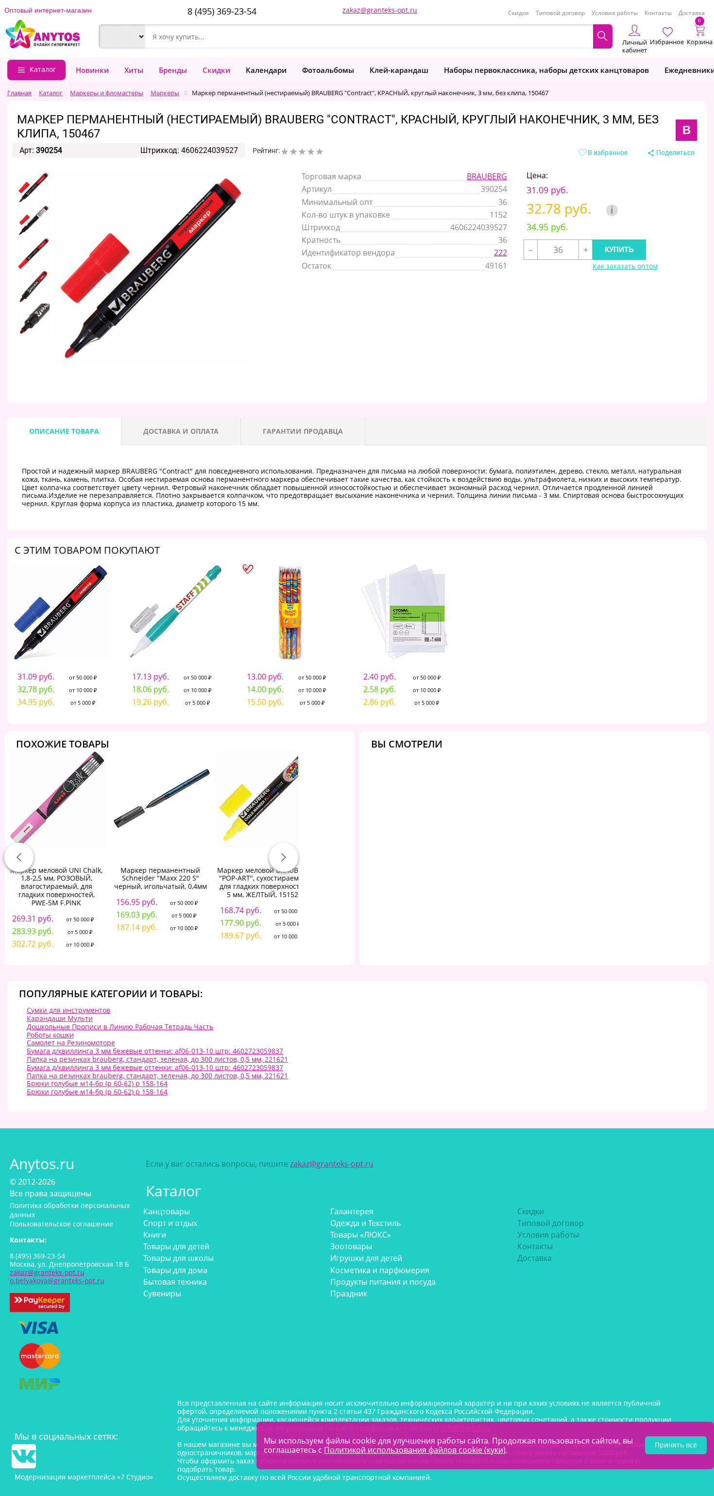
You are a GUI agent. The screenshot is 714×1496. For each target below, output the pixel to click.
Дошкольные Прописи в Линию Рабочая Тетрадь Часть (120, 1026)
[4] (310, 151)
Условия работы (615, 13)
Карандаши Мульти (60, 1018)
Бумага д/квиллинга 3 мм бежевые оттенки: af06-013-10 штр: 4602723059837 (155, 1050)
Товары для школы (178, 1258)
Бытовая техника (175, 1281)
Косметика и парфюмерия (379, 1270)
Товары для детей (176, 1246)
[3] (302, 151)
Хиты (133, 70)
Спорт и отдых (170, 1223)
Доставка (692, 13)
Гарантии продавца (303, 431)
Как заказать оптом (625, 266)
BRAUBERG (487, 176)
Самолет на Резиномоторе (71, 1042)
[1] (284, 151)
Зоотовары (351, 1246)
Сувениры (162, 1293)
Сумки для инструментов (68, 1010)
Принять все (676, 1444)
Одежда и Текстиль (365, 1223)
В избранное (607, 152)
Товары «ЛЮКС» (360, 1234)
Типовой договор (560, 13)
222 (500, 252)
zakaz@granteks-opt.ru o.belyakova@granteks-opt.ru (57, 1276)
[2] (293, 151)
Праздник (348, 1293)
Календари (266, 70)
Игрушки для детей (366, 1258)
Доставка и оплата (181, 431)
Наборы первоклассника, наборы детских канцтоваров (546, 70)
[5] (319, 151)
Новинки (92, 70)
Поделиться (675, 152)
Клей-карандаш (399, 70)
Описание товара (64, 431)
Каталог (43, 69)
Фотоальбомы (328, 70)
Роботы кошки (50, 1034)
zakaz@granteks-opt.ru (379, 10)
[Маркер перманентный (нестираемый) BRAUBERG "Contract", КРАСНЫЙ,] (33, 187)
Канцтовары (166, 1211)
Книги (154, 1234)
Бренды (173, 70)
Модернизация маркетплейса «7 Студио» (84, 1476)
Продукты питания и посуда (383, 1281)
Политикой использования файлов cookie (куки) (415, 1450)
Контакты (658, 13)
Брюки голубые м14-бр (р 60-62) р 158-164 (97, 1083)
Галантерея (352, 1211)
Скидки (518, 13)
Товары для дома (175, 1270)
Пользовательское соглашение (61, 1223)
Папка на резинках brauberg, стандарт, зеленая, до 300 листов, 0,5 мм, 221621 (157, 1059)
